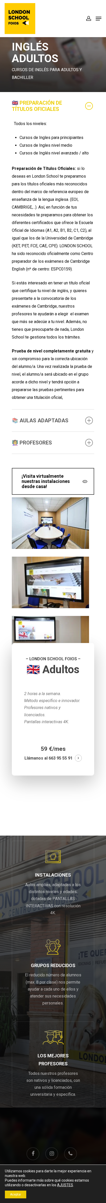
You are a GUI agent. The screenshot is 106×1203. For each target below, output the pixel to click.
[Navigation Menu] (98, 18)
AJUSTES (65, 1185)
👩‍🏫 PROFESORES (32, 443)
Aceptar (15, 1194)
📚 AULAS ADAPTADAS (40, 420)
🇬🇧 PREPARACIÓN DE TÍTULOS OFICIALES (37, 106)
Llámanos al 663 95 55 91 (48, 758)
